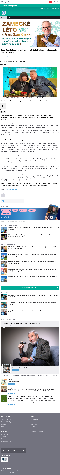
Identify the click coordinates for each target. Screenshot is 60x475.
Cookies (3, 470)
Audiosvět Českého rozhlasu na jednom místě (13, 221)
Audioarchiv (50, 8)
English (26, 470)
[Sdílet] (4, 112)
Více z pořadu (6, 293)
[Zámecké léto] (30, 33)
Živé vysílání (5, 213)
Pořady (19, 18)
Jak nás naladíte (35, 419)
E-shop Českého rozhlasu (10, 320)
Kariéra (33, 426)
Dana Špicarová (29, 97)
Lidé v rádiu (34, 424)
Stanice (3, 424)
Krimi (14, 210)
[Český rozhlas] (6, 2)
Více (55, 18)
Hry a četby (5, 210)
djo (16, 189)
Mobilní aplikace (6, 441)
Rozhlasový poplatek (37, 431)
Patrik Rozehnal (9, 189)
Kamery (57, 8)
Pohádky (22, 210)
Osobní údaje (10, 470)
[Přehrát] (3, 106)
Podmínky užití (19, 470)
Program (42, 8)
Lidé (42, 18)
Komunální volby (6, 422)
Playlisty (36, 18)
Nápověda (34, 422)
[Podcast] (1, 112)
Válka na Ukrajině (6, 419)
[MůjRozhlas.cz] (3, 64)
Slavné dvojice (5, 57)
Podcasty (4, 439)
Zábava (3, 18)
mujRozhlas (4, 206)
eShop (3, 426)
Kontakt (33, 429)
